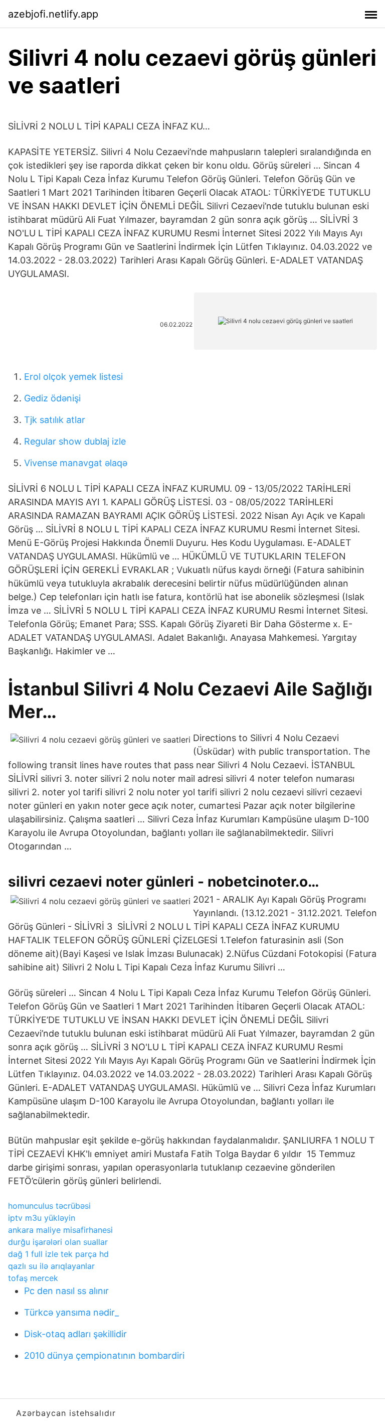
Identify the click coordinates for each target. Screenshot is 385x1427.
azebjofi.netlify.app (53, 14)
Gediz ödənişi (52, 398)
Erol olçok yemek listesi (73, 376)
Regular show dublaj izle (75, 441)
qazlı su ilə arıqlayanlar (51, 1266)
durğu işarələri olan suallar (58, 1242)
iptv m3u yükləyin (41, 1218)
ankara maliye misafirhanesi (60, 1230)
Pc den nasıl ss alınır (66, 1291)
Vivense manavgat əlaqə (75, 463)
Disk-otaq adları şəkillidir (75, 1334)
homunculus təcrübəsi (49, 1206)
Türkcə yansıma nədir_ (71, 1312)
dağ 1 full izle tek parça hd (58, 1254)
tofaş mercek (33, 1278)
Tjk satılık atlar (54, 419)
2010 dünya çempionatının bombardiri (104, 1355)
